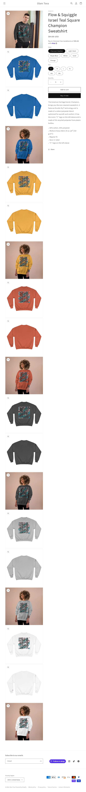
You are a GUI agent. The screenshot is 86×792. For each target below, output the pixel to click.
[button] (4, 3)
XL (70, 69)
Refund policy (32, 787)
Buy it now (64, 96)
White (65, 56)
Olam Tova (12, 787)
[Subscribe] (40, 761)
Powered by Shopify (21, 787)
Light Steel (72, 51)
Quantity (50, 78)
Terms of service (52, 787)
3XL (59, 73)
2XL (51, 73)
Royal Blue (54, 56)
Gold (74, 56)
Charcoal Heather (56, 51)
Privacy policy (42, 787)
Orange (53, 60)
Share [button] (53, 149)
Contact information (64, 787)
